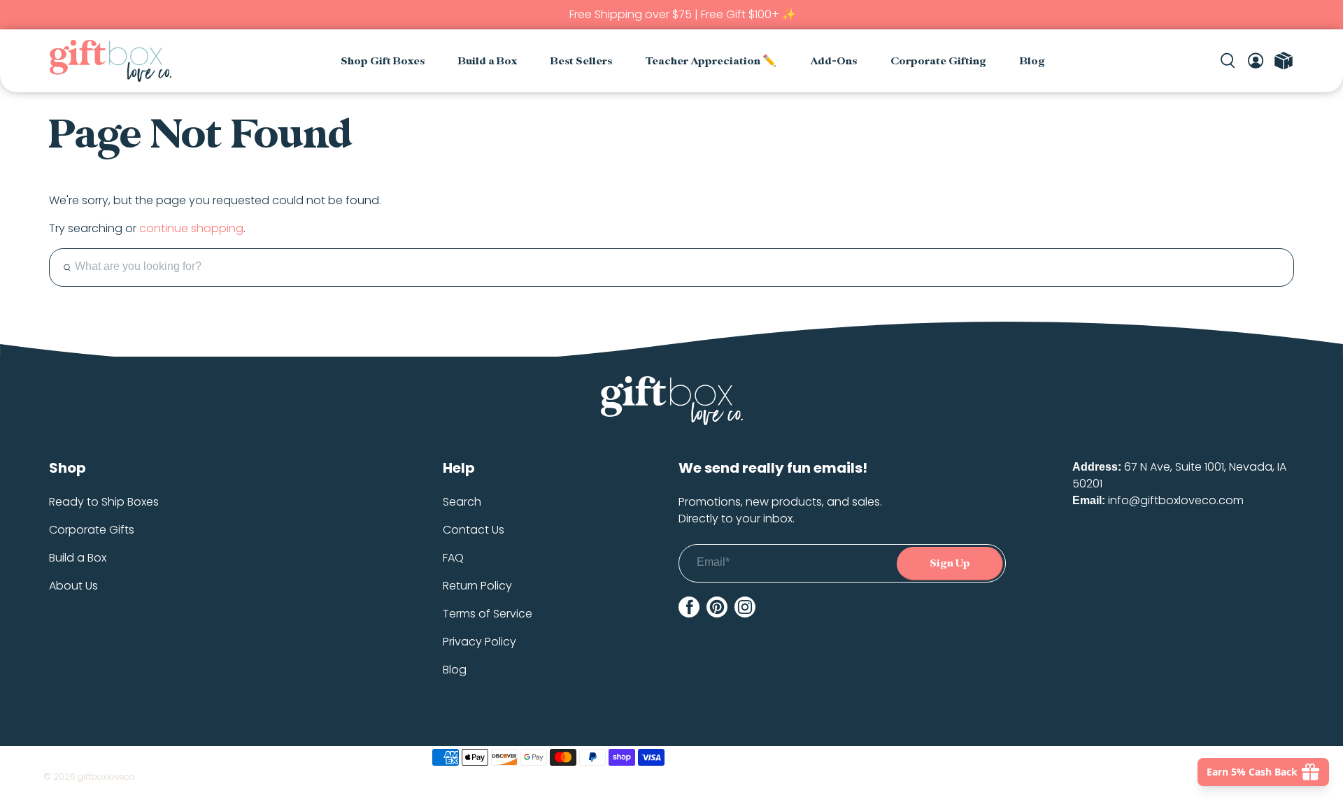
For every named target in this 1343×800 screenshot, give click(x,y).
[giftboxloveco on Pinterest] (716, 607)
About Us (73, 586)
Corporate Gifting (938, 61)
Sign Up (950, 563)
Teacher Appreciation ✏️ (711, 61)
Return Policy (477, 586)
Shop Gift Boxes (383, 61)
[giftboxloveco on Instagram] (744, 607)
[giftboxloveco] (110, 61)
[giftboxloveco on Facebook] (688, 607)
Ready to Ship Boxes (104, 502)
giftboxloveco (106, 777)
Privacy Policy (479, 642)
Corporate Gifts (91, 530)
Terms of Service (487, 614)
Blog (1032, 61)
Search (462, 502)
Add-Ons (833, 61)
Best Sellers (581, 61)
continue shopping (191, 228)
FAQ (453, 558)
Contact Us (473, 530)
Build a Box (487, 61)
